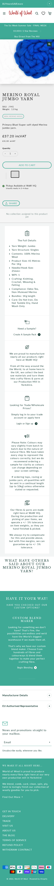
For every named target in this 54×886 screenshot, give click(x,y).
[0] (43, 13)
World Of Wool (21, 879)
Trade (6, 820)
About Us (9, 830)
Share (13, 203)
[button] (6, 175)
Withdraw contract (17, 849)
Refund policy (12, 844)
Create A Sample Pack (25, 334)
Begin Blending (25, 667)
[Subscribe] (49, 742)
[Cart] (50, 13)
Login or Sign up (24, 423)
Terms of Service (14, 840)
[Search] (37, 13)
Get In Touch (11, 811)
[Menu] (4, 13)
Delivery (8, 816)
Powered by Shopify (38, 879)
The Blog (8, 835)
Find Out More (11, 796)
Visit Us (7, 825)
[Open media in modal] (49, 44)
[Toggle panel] (49, 695)
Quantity (6, 148)
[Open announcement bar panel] (49, 4)
